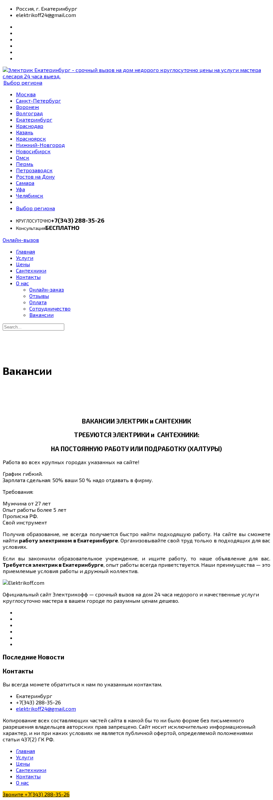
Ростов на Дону (35, 176)
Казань (24, 132)
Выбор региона (22, 82)
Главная (25, 251)
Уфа (20, 189)
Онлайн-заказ (46, 289)
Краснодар (29, 126)
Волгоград (29, 113)
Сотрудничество (50, 308)
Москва (26, 94)
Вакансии (41, 315)
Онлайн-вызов (21, 240)
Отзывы (39, 296)
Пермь (24, 164)
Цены (23, 264)
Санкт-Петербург (38, 100)
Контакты (28, 277)
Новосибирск (33, 151)
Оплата (38, 302)
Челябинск (29, 195)
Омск (22, 157)
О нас (22, 283)
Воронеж (27, 107)
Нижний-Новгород (40, 145)
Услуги (24, 258)
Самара (25, 183)
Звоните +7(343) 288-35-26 (36, 794)
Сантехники (31, 270)
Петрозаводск (34, 170)
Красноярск (31, 138)
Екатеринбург (34, 119)
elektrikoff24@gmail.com (46, 708)
